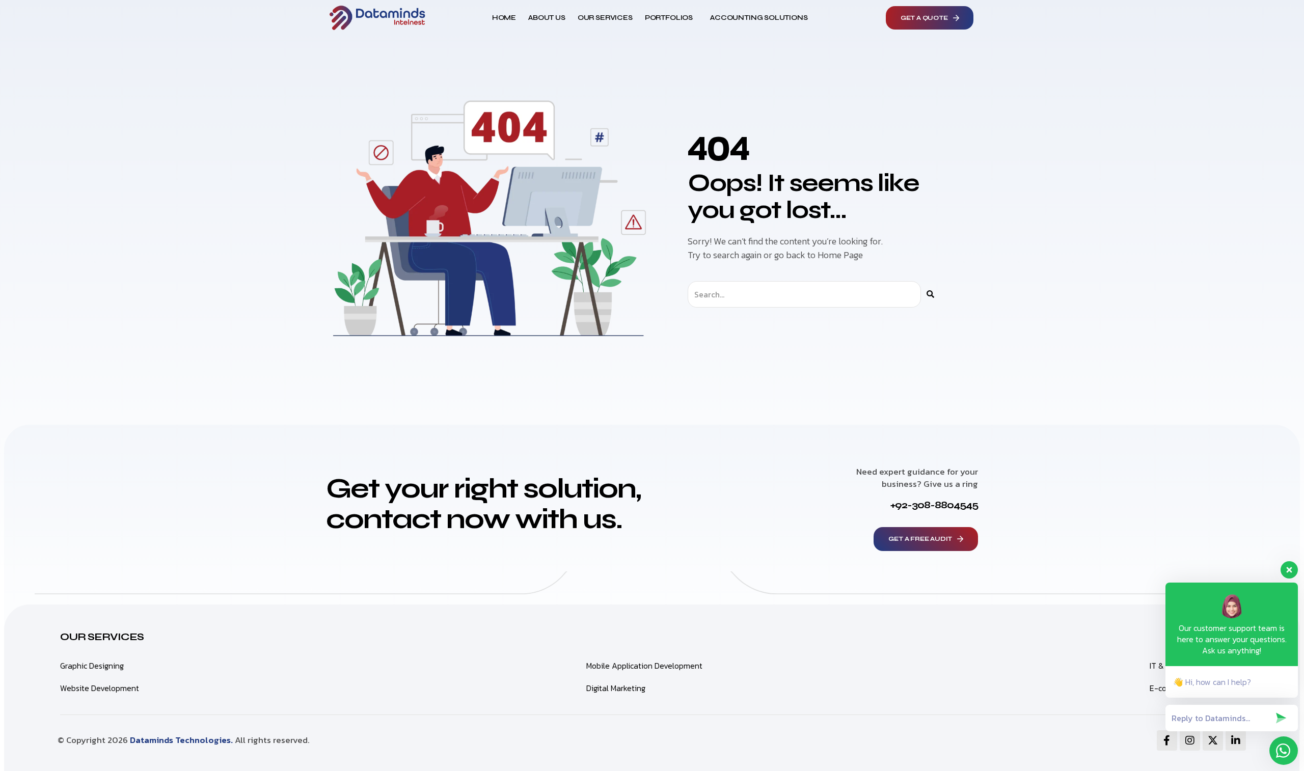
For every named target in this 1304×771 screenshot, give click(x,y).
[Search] (930, 294)
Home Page (840, 255)
